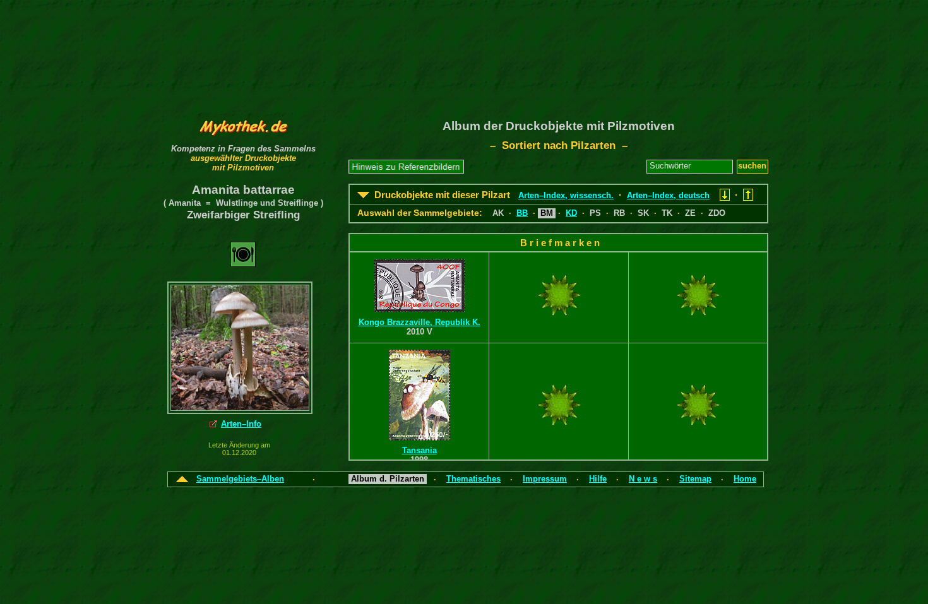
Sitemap (695, 478)
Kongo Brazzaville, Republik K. (419, 322)
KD (571, 213)
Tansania (419, 450)
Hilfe (598, 478)
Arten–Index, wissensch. (566, 195)
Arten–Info (241, 424)
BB (522, 213)
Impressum (545, 478)
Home (745, 478)
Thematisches (473, 478)
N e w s (643, 478)
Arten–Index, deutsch (668, 195)
